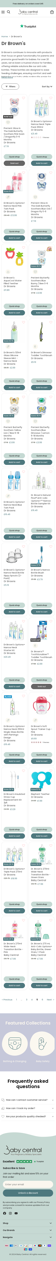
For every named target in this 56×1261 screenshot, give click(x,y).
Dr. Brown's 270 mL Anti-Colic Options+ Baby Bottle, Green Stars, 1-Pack (41, 948)
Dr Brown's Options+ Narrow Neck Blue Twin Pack (14, 504)
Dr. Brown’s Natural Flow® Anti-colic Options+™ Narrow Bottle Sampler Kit (41, 499)
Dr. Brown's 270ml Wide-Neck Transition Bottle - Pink (13, 948)
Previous (7, 999)
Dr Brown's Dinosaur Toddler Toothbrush (41, 354)
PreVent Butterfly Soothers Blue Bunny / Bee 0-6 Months (40, 282)
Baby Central (38, 880)
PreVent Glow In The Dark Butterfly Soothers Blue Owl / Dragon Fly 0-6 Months (41, 208)
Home (4, 36)
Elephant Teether (40, 794)
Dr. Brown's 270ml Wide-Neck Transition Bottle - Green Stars (40, 873)
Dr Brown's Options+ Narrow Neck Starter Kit (14, 647)
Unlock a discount (28, 1193)
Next (49, 999)
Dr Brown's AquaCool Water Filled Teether (13, 280)
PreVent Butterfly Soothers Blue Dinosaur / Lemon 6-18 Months (40, 431)
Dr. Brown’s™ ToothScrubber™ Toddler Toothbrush (41, 654)
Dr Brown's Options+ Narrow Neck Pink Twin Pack (14, 205)
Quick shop (14, 156)
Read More (7, 77)
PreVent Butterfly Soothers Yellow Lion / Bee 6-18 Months (13, 431)
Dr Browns (9, 142)
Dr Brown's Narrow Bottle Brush (40, 571)
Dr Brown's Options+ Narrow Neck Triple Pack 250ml (41, 124)
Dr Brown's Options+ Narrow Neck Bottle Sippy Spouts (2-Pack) (14, 574)
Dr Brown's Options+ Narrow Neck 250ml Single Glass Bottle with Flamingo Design (14, 732)
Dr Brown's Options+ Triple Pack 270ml (14, 870)
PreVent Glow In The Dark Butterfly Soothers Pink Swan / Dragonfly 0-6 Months (14, 134)
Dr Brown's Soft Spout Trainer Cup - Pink (41, 729)
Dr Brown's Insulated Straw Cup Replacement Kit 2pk (14, 798)
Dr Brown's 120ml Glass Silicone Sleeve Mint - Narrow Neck (12, 356)
